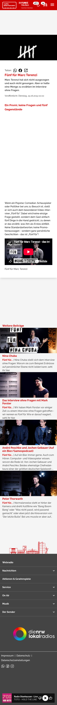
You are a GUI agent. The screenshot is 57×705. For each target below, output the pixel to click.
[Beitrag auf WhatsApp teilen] (15, 70)
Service (6, 587)
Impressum (7, 655)
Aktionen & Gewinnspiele (16, 579)
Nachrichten (9, 570)
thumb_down (40, 698)
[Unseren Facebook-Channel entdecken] (7, 666)
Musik (5, 603)
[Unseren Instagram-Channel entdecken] (12, 666)
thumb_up (50, 698)
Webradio (7, 562)
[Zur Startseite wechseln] (9, 5)
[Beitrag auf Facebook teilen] (20, 70)
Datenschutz (23, 655)
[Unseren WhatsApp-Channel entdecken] (3, 666)
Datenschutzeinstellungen (15, 660)
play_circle (45, 698)
